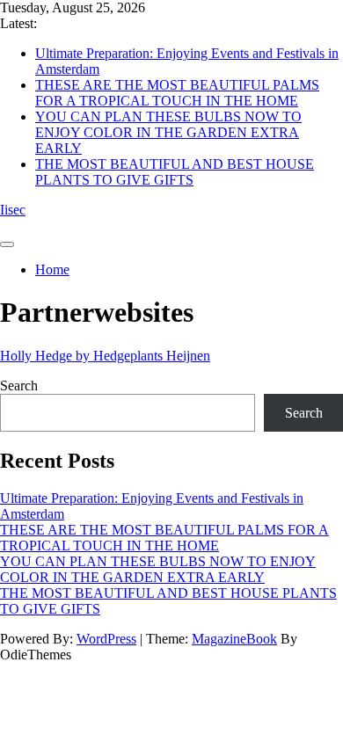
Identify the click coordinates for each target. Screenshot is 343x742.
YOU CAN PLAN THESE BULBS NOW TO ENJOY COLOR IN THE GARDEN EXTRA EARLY (168, 132)
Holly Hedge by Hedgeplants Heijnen (105, 355)
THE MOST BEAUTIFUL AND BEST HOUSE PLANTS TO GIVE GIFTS (174, 171)
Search (19, 385)
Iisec (13, 209)
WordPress (106, 638)
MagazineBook (234, 638)
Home (52, 269)
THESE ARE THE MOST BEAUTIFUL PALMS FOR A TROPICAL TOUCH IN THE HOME (177, 92)
